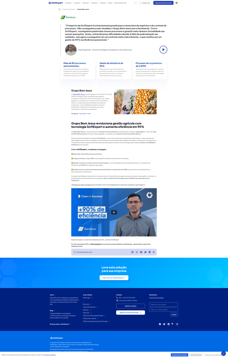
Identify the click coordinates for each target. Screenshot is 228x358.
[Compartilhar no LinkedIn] (150, 252)
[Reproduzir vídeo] (163, 50)
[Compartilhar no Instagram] (154, 252)
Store (52, 295)
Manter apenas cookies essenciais (215, 355)
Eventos (85, 310)
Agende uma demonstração (163, 3)
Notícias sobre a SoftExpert (59, 324)
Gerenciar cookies (196, 355)
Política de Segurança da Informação (95, 321)
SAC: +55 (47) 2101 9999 (127, 298)
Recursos (86, 304)
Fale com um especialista (113, 278)
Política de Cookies (89, 318)
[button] (176, 3)
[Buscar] (136, 3)
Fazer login (86, 298)
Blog (51, 310)
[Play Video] (114, 212)
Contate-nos (146, 3)
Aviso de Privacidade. (156, 298)
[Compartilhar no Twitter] (145, 252)
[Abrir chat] (223, 353)
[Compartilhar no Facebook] (141, 252)
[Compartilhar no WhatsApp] (137, 252)
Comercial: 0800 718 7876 (128, 300)
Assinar (174, 314)
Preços (110, 3)
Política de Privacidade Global (93, 315)
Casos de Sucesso (69, 9)
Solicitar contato (130, 306)
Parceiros (103, 3)
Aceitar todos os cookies (179, 355)
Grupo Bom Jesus (79, 94)
